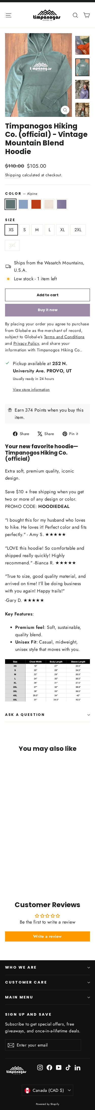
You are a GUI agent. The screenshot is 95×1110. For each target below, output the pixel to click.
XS (11, 230)
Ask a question (25, 714)
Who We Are (21, 967)
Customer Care (26, 982)
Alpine (10, 204)
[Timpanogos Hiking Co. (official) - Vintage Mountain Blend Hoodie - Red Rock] (19, 870)
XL (62, 230)
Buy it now (48, 309)
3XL (12, 245)
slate (23, 204)
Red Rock (36, 204)
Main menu (19, 997)
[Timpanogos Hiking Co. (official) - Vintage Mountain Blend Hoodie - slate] (13, 870)
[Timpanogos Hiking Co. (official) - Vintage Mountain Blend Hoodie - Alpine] (8, 870)
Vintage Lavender (61, 204)
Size (10, 220)
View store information (31, 389)
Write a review (47, 936)
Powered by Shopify (47, 1104)
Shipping (13, 175)
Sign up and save (28, 1014)
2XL (78, 230)
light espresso (49, 204)
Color (21, 193)
